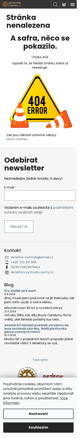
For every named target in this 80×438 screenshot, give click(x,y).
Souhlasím (38, 427)
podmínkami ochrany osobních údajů (38, 210)
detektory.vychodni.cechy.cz (32, 272)
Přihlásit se (19, 227)
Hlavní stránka (16, 139)
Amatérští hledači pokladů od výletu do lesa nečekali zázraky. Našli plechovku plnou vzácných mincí (36, 329)
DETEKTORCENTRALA (25, 267)
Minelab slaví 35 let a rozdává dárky (33, 308)
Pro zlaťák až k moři (20, 290)
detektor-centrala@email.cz (32, 257)
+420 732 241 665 (23, 262)
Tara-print (40, 360)
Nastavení (38, 413)
